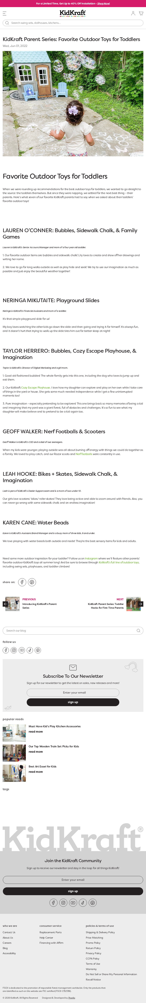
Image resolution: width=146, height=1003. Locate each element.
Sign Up (73, 891)
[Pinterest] (38, 650)
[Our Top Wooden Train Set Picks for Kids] (14, 753)
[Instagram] (14, 650)
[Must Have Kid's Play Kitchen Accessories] (14, 733)
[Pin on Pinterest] (32, 582)
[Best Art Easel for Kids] (14, 773)
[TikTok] (30, 650)
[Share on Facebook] (22, 582)
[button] (5, 13)
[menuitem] (133, 13)
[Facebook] (6, 650)
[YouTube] (22, 650)
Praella (71, 997)
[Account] (133, 13)
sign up (73, 702)
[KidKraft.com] (72, 13)
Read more (36, 732)
